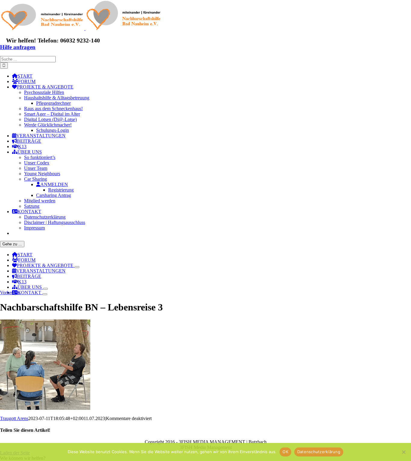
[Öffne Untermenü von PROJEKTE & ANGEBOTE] (77, 267)
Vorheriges (10, 292)
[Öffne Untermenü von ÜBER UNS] (45, 289)
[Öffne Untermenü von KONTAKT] (44, 294)
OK (285, 451)
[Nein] (403, 452)
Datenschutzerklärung (318, 451)
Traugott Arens (14, 418)
